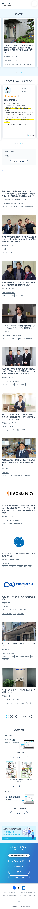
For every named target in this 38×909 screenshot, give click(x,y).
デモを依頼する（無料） (19, 877)
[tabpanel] (19, 42)
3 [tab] (19, 72)
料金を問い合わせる (19, 866)
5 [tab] (22, 143)
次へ (28, 716)
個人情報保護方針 (30, 892)
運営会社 (24, 895)
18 (23, 716)
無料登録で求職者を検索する (19, 855)
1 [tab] (16, 72)
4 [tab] (21, 72)
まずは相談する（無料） (19, 861)
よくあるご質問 (19, 892)
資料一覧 (19, 872)
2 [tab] (18, 72)
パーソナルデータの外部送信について (11, 895)
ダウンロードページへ (19, 757)
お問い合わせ (32, 895)
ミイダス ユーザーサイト (8, 892)
